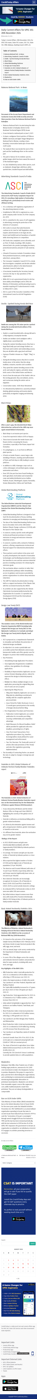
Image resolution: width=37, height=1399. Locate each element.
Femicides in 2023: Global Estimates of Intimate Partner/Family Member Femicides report (18, 70)
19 (18, 1267)
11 (13, 1264)
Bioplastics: (8, 77)
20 (23, 1267)
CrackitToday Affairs (10, 2)
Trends (5, 1371)
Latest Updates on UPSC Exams (12, 1369)
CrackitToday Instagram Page (11, 1352)
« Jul (17, 1278)
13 (23, 1264)
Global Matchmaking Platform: (14, 63)
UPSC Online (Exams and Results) (12, 1364)
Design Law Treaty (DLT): (12, 66)
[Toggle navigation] (34, 2)
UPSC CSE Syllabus (8, 1367)
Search (3, 1240)
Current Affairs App (8, 1345)
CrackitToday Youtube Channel (12, 1354)
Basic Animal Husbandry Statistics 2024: (17, 75)
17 (8, 1267)
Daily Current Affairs (8, 1141)
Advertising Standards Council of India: (17, 56)
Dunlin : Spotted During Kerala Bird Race (17, 59)
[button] (32, 1354)
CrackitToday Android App (10, 1347)
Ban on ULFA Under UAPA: (13, 79)
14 (28, 1264)
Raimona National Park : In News (14, 54)
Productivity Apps (8, 1350)
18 (13, 1267)
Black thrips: (8, 61)
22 (33, 1267)
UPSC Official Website (9, 1362)
